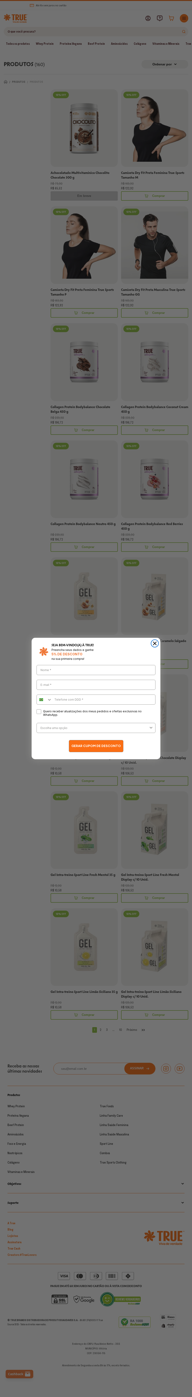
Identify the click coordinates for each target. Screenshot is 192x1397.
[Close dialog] (155, 643)
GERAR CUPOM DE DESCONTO (96, 746)
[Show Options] (151, 728)
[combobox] (44, 699)
